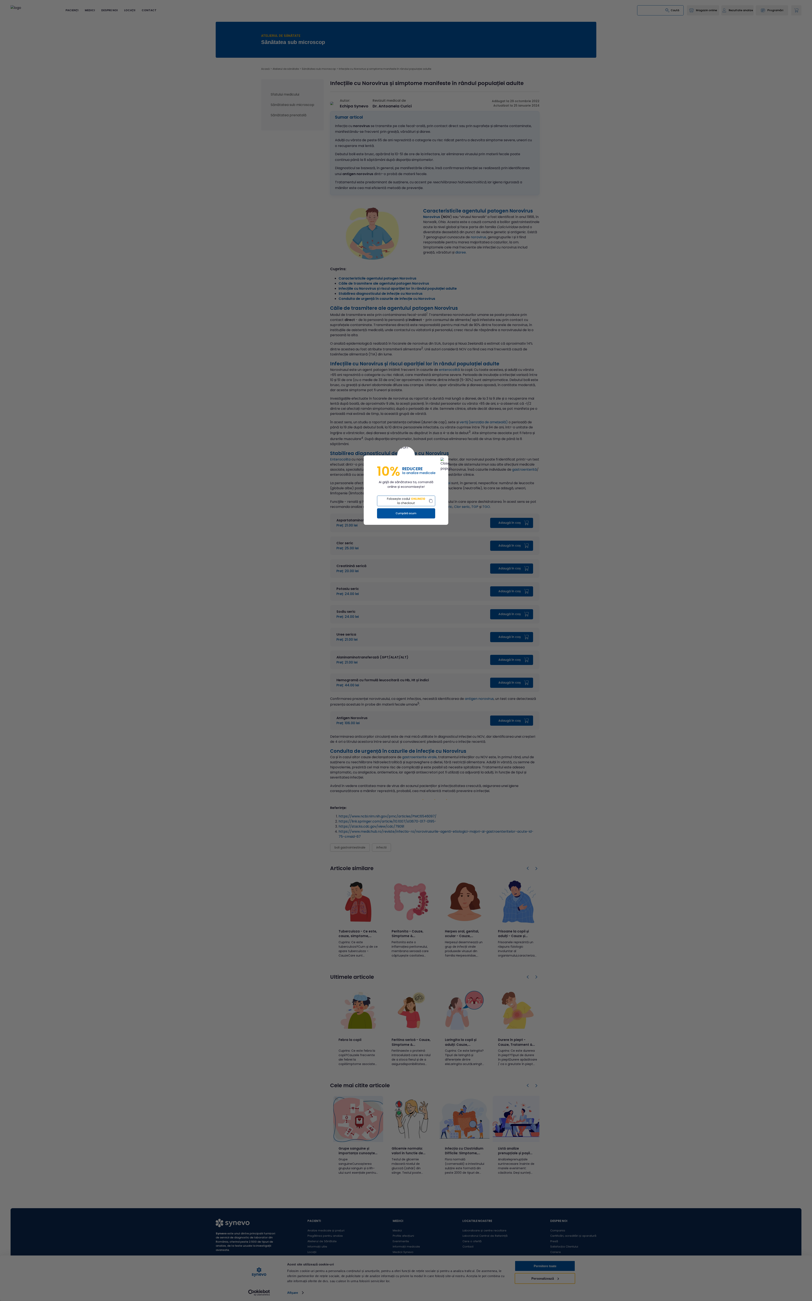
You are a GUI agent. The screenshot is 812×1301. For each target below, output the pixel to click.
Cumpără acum (406, 513)
